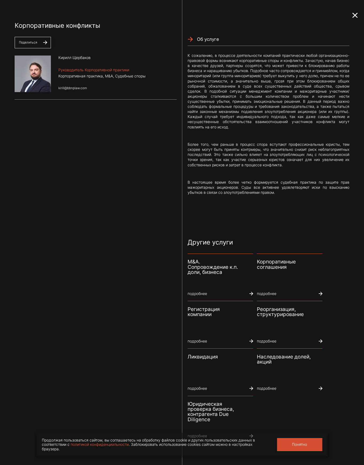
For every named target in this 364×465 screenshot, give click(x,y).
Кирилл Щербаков (74, 58)
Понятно (299, 444)
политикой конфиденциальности (100, 444)
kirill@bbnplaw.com (72, 88)
